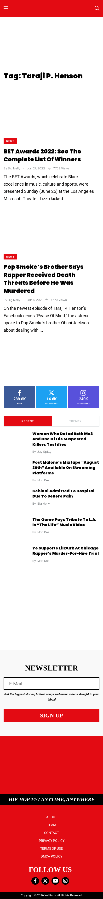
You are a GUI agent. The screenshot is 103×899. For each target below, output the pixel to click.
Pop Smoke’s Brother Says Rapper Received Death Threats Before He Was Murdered (44, 279)
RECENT (28, 421)
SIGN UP (51, 715)
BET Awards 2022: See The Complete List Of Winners (42, 155)
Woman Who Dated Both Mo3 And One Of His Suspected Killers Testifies (62, 439)
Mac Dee (43, 480)
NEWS (10, 141)
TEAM (51, 825)
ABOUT (51, 817)
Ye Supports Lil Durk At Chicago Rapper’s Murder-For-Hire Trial (65, 550)
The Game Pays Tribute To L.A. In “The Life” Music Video (64, 522)
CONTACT (51, 833)
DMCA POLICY (51, 856)
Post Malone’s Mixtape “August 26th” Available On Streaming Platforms (65, 468)
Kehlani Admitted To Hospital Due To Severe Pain (63, 493)
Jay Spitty (44, 452)
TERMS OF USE (51, 848)
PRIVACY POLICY (51, 841)
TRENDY (75, 421)
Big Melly (43, 504)
